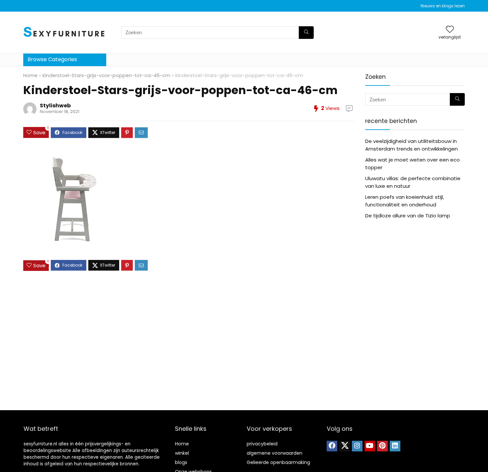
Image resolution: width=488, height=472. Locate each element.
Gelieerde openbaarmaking (278, 462)
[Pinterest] (382, 446)
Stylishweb (55, 105)
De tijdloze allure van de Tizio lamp (407, 215)
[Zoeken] (306, 32)
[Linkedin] (395, 446)
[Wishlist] (450, 29)
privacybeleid (262, 443)
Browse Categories (52, 59)
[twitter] (344, 446)
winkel (182, 453)
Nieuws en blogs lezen (443, 6)
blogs (181, 462)
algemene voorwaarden (274, 453)
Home (30, 75)
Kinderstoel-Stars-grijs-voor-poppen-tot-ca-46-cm (106, 75)
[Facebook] (332, 446)
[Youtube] (370, 446)
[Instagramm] (357, 446)
